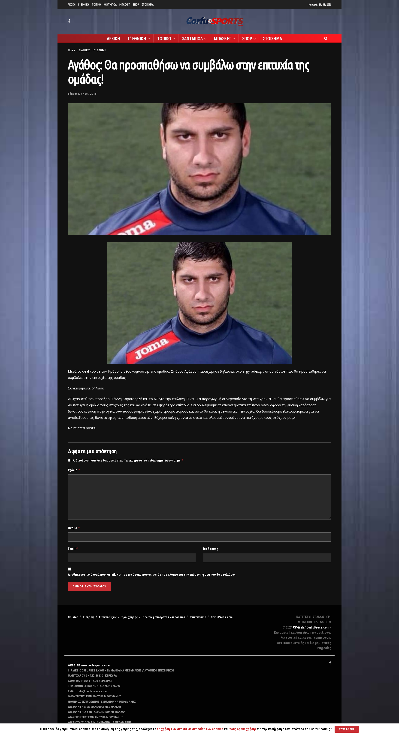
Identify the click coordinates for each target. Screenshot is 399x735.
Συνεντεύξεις (108, 617)
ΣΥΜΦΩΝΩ (346, 729)
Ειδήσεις (88, 617)
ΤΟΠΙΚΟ (96, 4)
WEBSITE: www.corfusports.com (89, 665)
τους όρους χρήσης (243, 729)
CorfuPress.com (222, 617)
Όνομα (74, 528)
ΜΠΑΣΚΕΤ (124, 4)
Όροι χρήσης (129, 617)
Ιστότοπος (210, 549)
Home (71, 50)
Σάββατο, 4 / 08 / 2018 (82, 93)
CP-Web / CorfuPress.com (311, 627)
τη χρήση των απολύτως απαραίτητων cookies (190, 729)
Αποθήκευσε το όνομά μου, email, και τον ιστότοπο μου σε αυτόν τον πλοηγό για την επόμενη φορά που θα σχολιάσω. (152, 574)
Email (73, 549)
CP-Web (73, 617)
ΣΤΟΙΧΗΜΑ (148, 4)
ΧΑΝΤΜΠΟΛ (110, 4)
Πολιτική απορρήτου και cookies (163, 617)
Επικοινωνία (198, 617)
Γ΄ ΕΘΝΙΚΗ (83, 4)
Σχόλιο (74, 470)
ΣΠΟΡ (136, 4)
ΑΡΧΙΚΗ (72, 4)
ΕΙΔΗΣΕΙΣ (84, 50)
